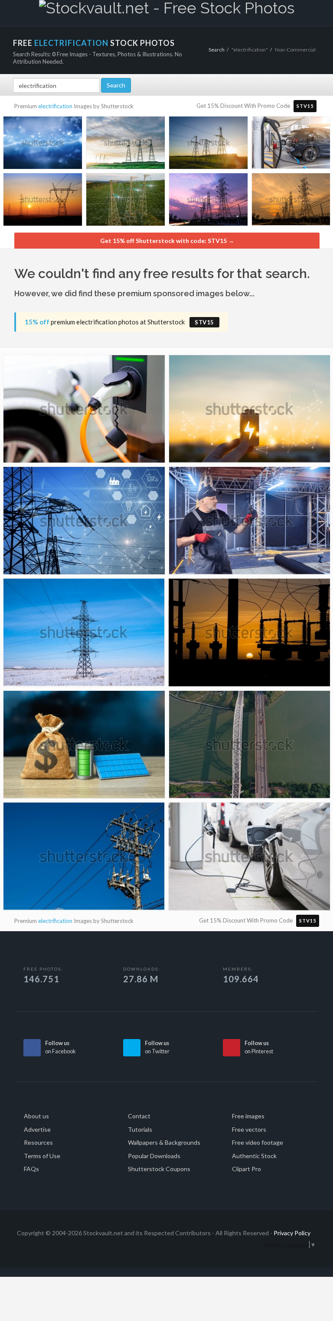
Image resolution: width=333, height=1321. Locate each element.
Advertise (37, 1129)
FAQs (31, 1168)
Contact (139, 1116)
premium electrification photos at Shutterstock (119, 322)
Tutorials (140, 1129)
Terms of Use (42, 1155)
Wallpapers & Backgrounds (164, 1142)
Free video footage (257, 1142)
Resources (38, 1142)
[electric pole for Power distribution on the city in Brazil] (83, 860)
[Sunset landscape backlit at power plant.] (249, 636)
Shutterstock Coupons (159, 1168)
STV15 (305, 106)
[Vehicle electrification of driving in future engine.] (84, 412)
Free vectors (249, 1129)
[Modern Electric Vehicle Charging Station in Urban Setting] (291, 144)
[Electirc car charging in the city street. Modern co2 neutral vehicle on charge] (249, 860)
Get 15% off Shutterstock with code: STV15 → (167, 240)
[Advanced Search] (307, 12)
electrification (55, 106)
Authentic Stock (254, 1155)
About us (36, 1116)
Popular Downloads (154, 1155)
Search (217, 49)
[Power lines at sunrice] (42, 201)
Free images (248, 1116)
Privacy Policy (292, 1233)
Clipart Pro (246, 1168)
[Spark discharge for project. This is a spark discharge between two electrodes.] (42, 144)
